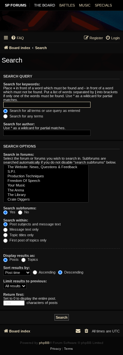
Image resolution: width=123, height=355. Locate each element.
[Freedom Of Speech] (46, 181)
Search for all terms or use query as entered (44, 111)
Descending (73, 272)
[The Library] (46, 195)
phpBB (44, 343)
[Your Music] (46, 185)
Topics (32, 259)
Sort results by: (16, 268)
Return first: (13, 294)
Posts (14, 259)
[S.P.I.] (46, 171)
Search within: (15, 220)
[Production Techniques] (46, 176)
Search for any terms (26, 116)
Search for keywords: (21, 84)
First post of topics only (28, 240)
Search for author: (19, 124)
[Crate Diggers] (46, 199)
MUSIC (85, 5)
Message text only (24, 229)
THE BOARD (44, 5)
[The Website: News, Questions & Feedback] (46, 167)
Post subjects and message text (35, 224)
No (26, 212)
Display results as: (19, 255)
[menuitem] (17, 38)
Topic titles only (21, 235)
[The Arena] (46, 190)
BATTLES (67, 5)
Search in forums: (18, 154)
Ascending (46, 272)
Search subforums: (19, 208)
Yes (12, 212)
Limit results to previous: (25, 281)
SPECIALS (103, 5)
